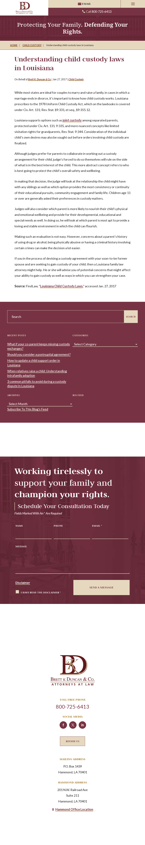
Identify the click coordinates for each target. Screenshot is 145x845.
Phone (58, 525)
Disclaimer (22, 583)
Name (19, 525)
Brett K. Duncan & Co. (39, 79)
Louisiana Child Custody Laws (61, 286)
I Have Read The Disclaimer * (41, 592)
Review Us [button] (72, 741)
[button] (133, 4)
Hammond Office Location (74, 809)
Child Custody (76, 79)
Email (86, 4)
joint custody (72, 120)
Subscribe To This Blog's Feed (27, 409)
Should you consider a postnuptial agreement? (39, 354)
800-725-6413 (101, 11)
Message (21, 546)
